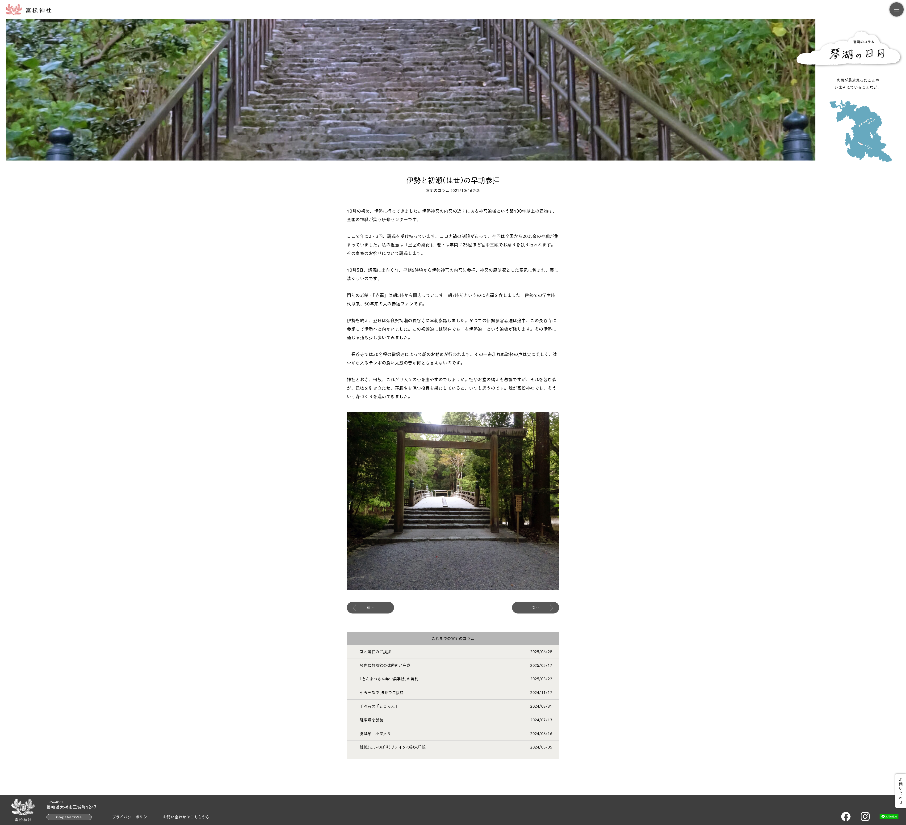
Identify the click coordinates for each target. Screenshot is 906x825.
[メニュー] (896, 9)
